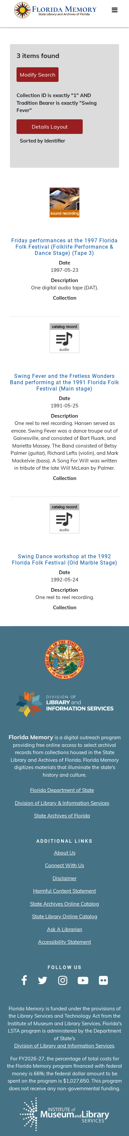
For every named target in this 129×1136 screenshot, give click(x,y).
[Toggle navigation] (114, 11)
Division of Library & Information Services (62, 803)
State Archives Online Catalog (64, 904)
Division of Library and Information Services (64, 1046)
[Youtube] (83, 981)
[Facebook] (24, 981)
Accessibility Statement (64, 942)
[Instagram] (62, 981)
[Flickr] (103, 981)
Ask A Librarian (64, 929)
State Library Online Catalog (64, 916)
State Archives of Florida (62, 815)
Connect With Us (64, 865)
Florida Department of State (62, 790)
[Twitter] (42, 981)
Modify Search (37, 74)
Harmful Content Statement (64, 891)
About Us (64, 853)
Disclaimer (64, 878)
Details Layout (50, 126)
